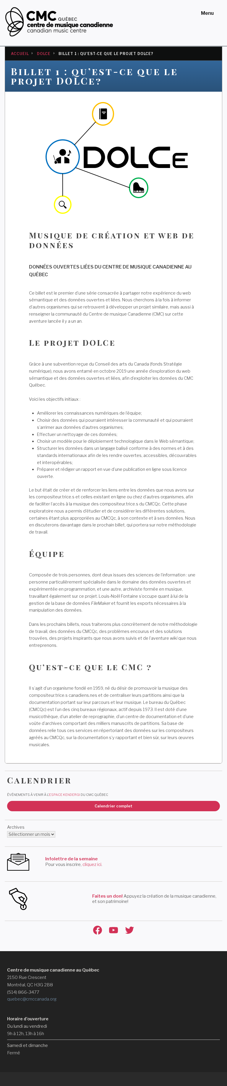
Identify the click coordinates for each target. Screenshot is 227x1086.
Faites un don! (107, 896)
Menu (207, 13)
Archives (16, 827)
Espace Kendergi (64, 795)
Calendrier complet (113, 806)
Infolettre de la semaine (71, 859)
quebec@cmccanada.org (31, 999)
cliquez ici (91, 864)
